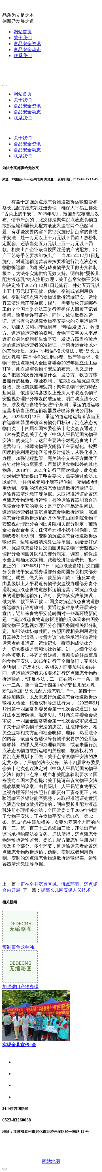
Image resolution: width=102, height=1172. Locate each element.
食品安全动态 (27, 49)
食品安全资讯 (27, 43)
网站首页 (23, 31)
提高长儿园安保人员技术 (66, 890)
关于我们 (23, 37)
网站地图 (51, 1161)
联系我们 (23, 55)
